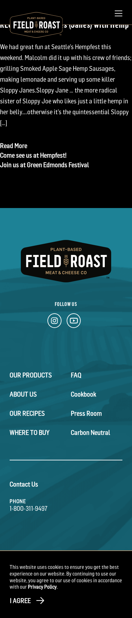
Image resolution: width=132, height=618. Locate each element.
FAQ (76, 375)
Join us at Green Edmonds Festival (44, 165)
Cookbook (83, 394)
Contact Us (24, 484)
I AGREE (20, 601)
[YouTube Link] (74, 322)
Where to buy (29, 432)
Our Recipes (27, 413)
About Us (23, 394)
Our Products (31, 375)
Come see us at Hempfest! (33, 155)
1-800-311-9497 (28, 508)
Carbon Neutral (90, 432)
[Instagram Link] (54, 322)
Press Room (86, 413)
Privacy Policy (42, 587)
